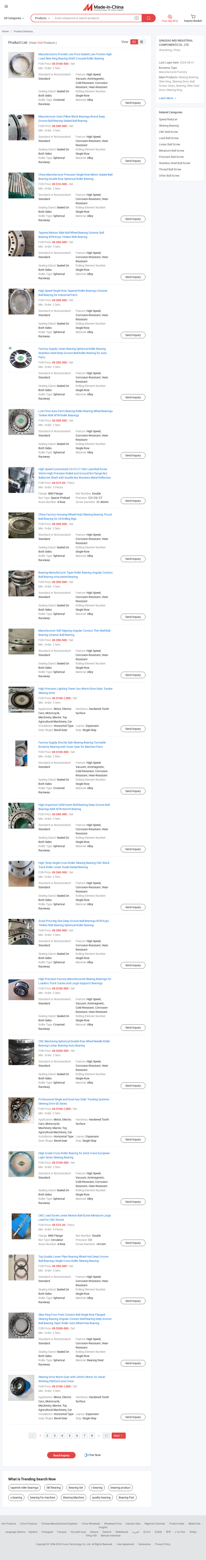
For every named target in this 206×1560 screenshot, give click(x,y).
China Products (28, 1523)
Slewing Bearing (169, 125)
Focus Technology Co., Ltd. (77, 1544)
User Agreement (125, 1544)
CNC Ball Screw (168, 132)
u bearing (16, 1497)
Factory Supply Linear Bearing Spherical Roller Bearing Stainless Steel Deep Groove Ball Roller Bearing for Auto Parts (72, 353)
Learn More (168, 98)
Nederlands (122, 1531)
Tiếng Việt (91, 1535)
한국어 (146, 1531)
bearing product (121, 1487)
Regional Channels (155, 1523)
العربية (135, 1531)
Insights (103, 1527)
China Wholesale (91, 1523)
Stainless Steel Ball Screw (174, 163)
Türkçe (192, 1531)
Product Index (176, 1523)
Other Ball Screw (169, 175)
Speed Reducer (168, 119)
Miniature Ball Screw (171, 150)
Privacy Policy (162, 1544)
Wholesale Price (113, 1523)
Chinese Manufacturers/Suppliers (59, 1523)
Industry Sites (133, 1523)
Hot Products (8, 1523)
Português (47, 1531)
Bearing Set (76, 1487)
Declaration (144, 1544)
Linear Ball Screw (169, 144)
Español (33, 1531)
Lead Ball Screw (169, 138)
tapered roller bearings (24, 1487)
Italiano (94, 1531)
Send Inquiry (133, 103)
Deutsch (107, 1531)
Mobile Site (194, 1523)
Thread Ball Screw (170, 169)
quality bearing (101, 1497)
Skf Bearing (53, 1487)
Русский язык (78, 1531)
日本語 (158, 1531)
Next (119, 1435)
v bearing (97, 1487)
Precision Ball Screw (171, 157)
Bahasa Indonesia (111, 1535)
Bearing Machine (73, 1497)
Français (62, 1531)
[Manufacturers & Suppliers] (103, 7)
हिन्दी (168, 1531)
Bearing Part (126, 1497)
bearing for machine (42, 1497)
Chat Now (94, 1455)
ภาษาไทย (180, 1531)
